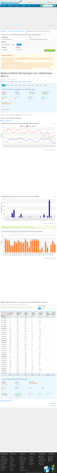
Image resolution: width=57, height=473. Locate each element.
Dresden (11, 460)
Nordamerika (22, 460)
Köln (11, 467)
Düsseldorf (12, 461)
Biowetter (24, 5)
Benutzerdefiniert (6, 44)
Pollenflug (3, 468)
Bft (39, 308)
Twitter (51, 457)
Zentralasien (22, 466)
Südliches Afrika (23, 459)
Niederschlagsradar (4, 459)
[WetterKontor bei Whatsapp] (55, 2)
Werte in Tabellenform (7, 120)
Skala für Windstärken (6, 400)
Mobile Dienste (43, 459)
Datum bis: (4, 47)
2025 (8, 85)
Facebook (51, 456)
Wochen (19, 44)
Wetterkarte (3, 456)
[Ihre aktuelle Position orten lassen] (41, 6)
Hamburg (12, 466)
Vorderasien (22, 464)
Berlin (11, 456)
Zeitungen (42, 456)
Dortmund (12, 459)
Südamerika (22, 463)
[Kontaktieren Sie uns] (37, 2)
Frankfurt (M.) (12, 464)
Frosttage (30, 97)
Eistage (43, 97)
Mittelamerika (22, 461)
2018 (37, 85)
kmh (43, 308)
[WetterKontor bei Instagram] (49, 2)
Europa (21, 456)
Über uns (31, 456)
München (12, 468)
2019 (33, 85)
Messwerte (3, 466)
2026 (3, 85)
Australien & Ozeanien (24, 470)
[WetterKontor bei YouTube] (52, 2)
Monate (13, 44)
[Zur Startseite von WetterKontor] (1, 5)
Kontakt (30, 464)
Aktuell (4, 5)
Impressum (31, 459)
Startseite (4, 31)
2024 (12, 85)
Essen (11, 463)
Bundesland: (5, 37)
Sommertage (4, 97)
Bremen (11, 457)
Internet (41, 457)
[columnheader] (5, 314)
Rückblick (17, 5)
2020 (28, 85)
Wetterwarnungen (4, 463)
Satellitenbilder (3, 467)
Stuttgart (11, 470)
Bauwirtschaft (42, 460)
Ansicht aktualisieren (49, 50)
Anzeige (17, 47)
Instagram (51, 459)
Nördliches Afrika (23, 457)
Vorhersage (10, 5)
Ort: (30, 37)
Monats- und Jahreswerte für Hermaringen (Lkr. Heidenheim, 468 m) (17, 81)
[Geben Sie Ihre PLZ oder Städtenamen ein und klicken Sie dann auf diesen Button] (54, 6)
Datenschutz (29, 2)
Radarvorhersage (4, 460)
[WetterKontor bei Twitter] (43, 2)
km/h (49, 374)
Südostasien (22, 467)
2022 (20, 85)
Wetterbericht (3, 457)
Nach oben (53, 403)
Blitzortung (3, 464)
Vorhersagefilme (4, 461)
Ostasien (21, 468)
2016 (45, 85)
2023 (16, 85)
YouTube (51, 460)
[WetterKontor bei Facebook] (46, 2)
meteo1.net (31, 457)
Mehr (29, 5)
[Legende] (35, 2)
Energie (41, 461)
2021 (24, 85)
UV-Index (2, 470)
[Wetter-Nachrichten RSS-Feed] (40, 2)
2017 (41, 85)
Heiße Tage (17, 97)
